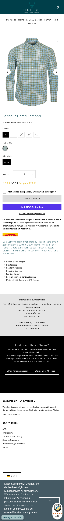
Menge (6, 174)
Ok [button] (49, 500)
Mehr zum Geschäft (11, 414)
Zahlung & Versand (11, 440)
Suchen (6, 447)
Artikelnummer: (9, 122)
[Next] (56, 71)
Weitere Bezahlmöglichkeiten (32, 213)
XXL (37, 134)
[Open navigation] (10, 7)
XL (29, 134)
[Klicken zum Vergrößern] (56, 40)
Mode (6, 162)
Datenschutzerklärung (12, 436)
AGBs (5, 429)
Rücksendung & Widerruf (14, 443)
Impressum (8, 432)
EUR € (14, 476)
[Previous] (7, 71)
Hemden (22, 19)
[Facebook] (32, 381)
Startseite (11, 19)
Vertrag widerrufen (12, 517)
